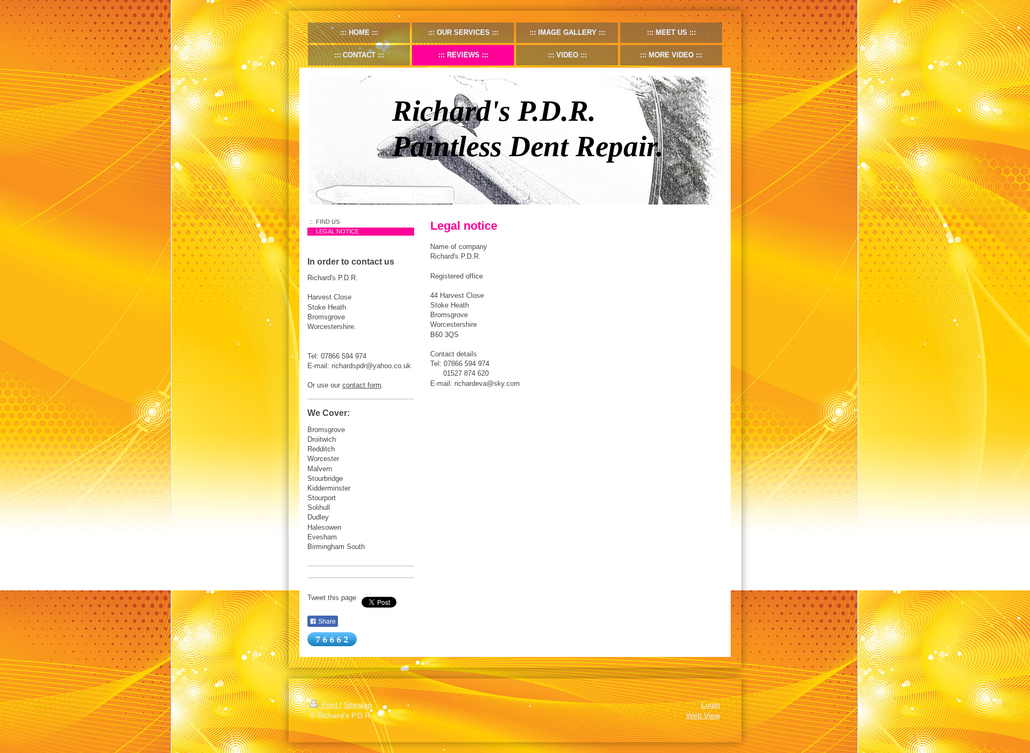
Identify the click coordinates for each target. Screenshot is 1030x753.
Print (330, 704)
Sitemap (358, 704)
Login (710, 704)
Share (326, 621)
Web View (703, 715)
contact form (361, 385)
